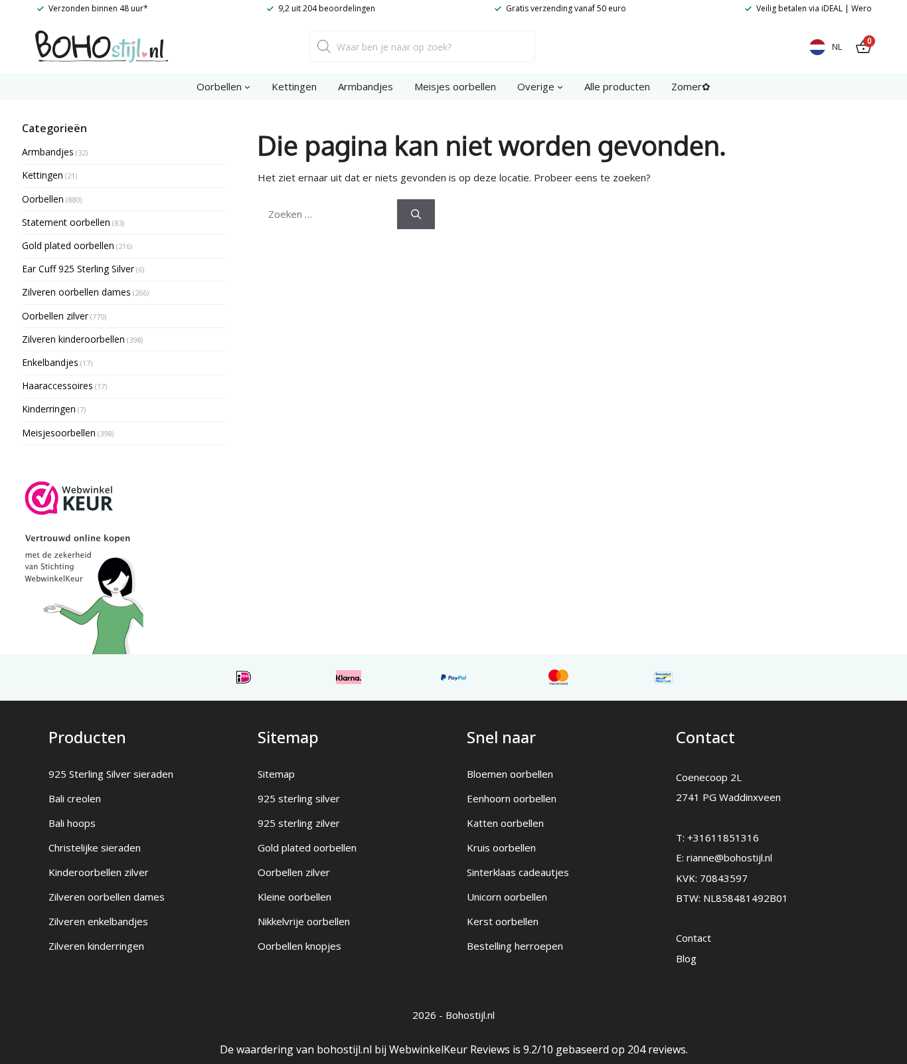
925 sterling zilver (299, 823)
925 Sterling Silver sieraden (110, 773)
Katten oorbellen (505, 823)
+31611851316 (723, 837)
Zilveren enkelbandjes (98, 921)
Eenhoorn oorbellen (511, 798)
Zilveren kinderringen (96, 945)
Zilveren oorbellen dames (106, 896)
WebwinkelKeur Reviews (449, 1049)
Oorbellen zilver (294, 872)
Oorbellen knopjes (299, 945)
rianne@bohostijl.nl (729, 857)
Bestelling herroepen (515, 945)
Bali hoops (72, 823)
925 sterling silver (299, 798)
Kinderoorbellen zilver (98, 872)
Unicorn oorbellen (507, 896)
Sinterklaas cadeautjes (518, 872)
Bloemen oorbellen (510, 773)
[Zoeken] (416, 214)
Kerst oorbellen (502, 921)
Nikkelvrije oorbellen (304, 921)
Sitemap (276, 773)
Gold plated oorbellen (307, 847)
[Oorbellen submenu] (247, 87)
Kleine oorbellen (294, 896)
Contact (693, 937)
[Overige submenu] (560, 87)
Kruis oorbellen (501, 847)
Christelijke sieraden (94, 847)
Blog (686, 958)
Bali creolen (74, 798)
